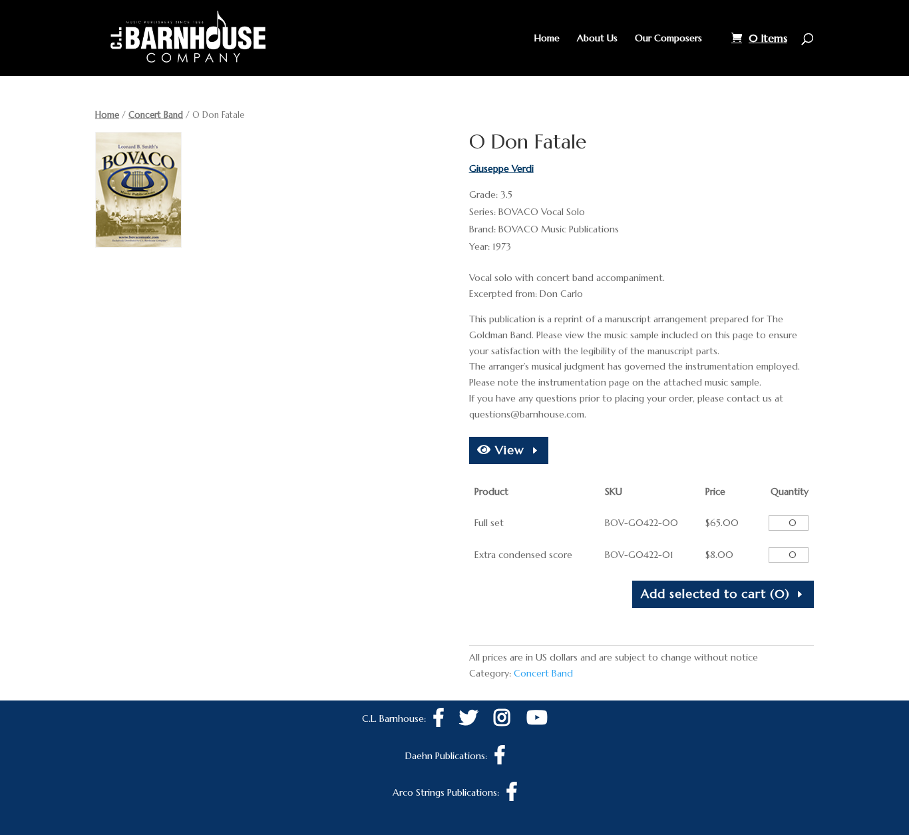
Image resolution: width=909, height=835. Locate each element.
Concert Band (155, 115)
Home (547, 38)
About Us (597, 38)
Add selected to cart (715, 593)
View (507, 449)
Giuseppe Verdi (501, 168)
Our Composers (668, 38)
